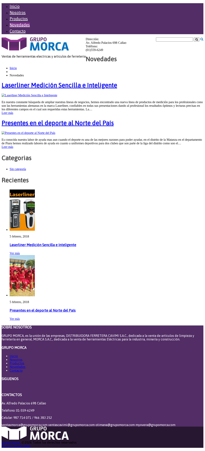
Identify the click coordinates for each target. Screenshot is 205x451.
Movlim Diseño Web (16, 446)
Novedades (20, 25)
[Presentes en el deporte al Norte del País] (28, 133)
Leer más (7, 113)
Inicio (15, 6)
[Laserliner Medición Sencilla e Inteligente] (29, 95)
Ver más (15, 253)
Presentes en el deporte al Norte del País (58, 123)
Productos (19, 18)
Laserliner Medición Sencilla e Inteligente (59, 85)
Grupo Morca (11, 442)
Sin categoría (18, 169)
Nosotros (18, 12)
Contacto (18, 31)
